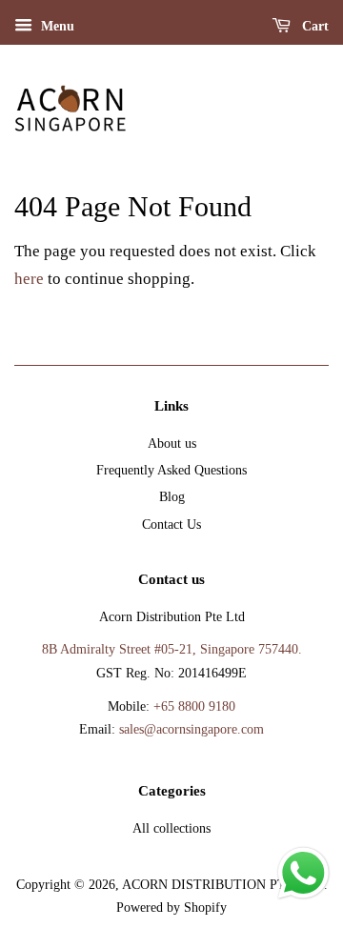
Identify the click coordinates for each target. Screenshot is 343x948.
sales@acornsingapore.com (191, 728)
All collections (171, 828)
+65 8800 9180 (194, 706)
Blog (172, 496)
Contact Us (171, 524)
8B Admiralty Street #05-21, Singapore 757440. (172, 648)
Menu (55, 26)
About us (172, 443)
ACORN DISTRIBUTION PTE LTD (223, 884)
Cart (313, 26)
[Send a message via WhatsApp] (303, 873)
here (29, 279)
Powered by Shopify (171, 907)
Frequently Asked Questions (171, 469)
